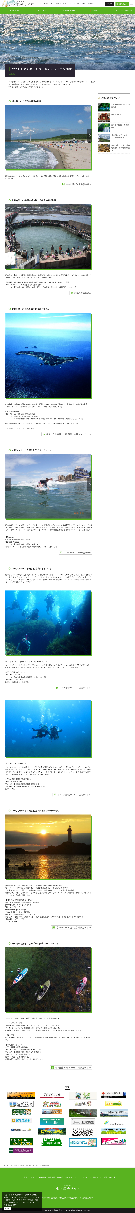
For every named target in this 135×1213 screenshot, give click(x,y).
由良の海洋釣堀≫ (82, 293)
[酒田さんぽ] (21, 1105)
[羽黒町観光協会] (52, 1112)
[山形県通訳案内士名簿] (113, 1131)
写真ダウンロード (30, 1177)
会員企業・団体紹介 (55, 1177)
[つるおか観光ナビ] (113, 1095)
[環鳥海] (21, 1130)
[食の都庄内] (83, 1096)
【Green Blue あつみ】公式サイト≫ (73, 927)
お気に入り (123, 4)
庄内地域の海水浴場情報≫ (78, 184)
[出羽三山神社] (83, 1113)
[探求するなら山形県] (52, 1132)
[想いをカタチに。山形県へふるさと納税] (21, 1142)
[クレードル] (52, 1122)
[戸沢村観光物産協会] (21, 1113)
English (109, 4)
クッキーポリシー (32, 1202)
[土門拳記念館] (83, 1122)
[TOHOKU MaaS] (83, 1143)
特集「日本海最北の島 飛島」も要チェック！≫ (68, 434)
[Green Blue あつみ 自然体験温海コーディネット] (114, 1123)
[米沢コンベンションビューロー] (21, 1151)
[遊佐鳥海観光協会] (52, 1104)
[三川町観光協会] (113, 1104)
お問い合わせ (108, 1177)
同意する (8, 1209)
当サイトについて (72, 1177)
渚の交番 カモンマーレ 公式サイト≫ (73, 1067)
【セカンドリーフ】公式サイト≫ (75, 687)
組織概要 (42, 1177)
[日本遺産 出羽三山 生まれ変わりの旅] (114, 1113)
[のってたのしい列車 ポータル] (52, 1143)
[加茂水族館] (21, 1121)
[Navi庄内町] (83, 1104)
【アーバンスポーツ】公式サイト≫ (74, 794)
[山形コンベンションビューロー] (113, 1142)
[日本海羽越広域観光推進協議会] (21, 1096)
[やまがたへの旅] (52, 1095)
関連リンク (97, 1177)
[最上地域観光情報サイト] (83, 1133)
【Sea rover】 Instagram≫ (77, 552)
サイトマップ (86, 1177)
